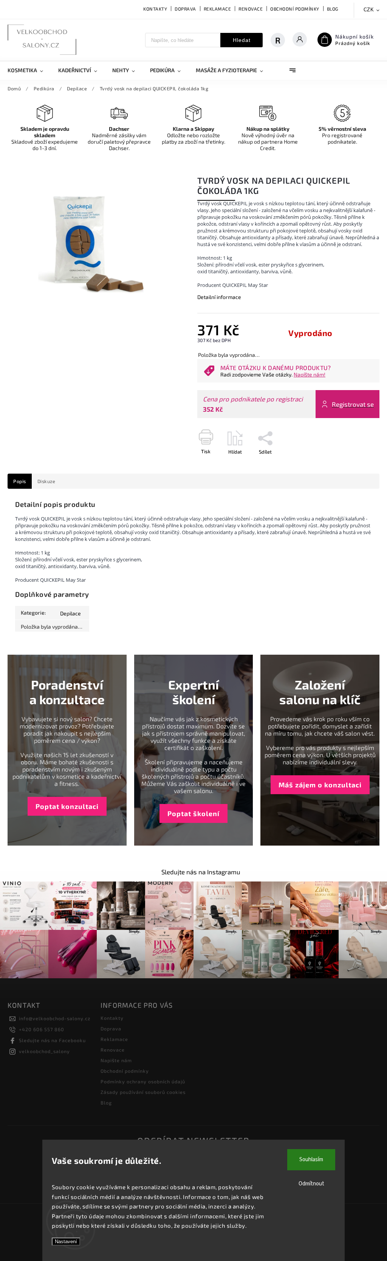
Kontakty (155, 8)
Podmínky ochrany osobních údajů (143, 1081)
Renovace (250, 8)
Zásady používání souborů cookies (143, 1092)
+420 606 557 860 (41, 1029)
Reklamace (217, 8)
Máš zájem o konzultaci (320, 785)
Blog (333, 8)
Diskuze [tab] (46, 481)
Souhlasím (311, 1159)
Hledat (242, 40)
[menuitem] (29, 70)
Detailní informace (219, 297)
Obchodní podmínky (294, 8)
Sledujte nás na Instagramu (200, 871)
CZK (369, 9)
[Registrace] (278, 40)
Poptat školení (193, 813)
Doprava (185, 8)
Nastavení (66, 1241)
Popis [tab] (19, 481)
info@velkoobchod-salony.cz (54, 1018)
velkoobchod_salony (44, 1051)
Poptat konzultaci (67, 806)
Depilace (70, 613)
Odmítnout (311, 1184)
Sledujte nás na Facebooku (52, 1040)
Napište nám (116, 1060)
